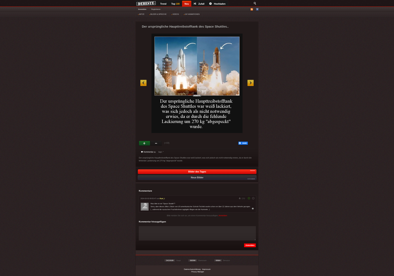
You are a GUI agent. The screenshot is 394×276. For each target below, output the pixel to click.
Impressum (206, 269)
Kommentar (150, 152)
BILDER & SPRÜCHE (158, 14)
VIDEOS (175, 14)
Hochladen (219, 3)
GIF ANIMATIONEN (192, 14)
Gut (144, 143)
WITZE (141, 14)
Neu (187, 3)
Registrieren (155, 9)
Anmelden (142, 9)
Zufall (201, 3)
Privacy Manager (197, 272)
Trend (163, 3)
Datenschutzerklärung (192, 269)
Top (175, 3)
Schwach (156, 143)
